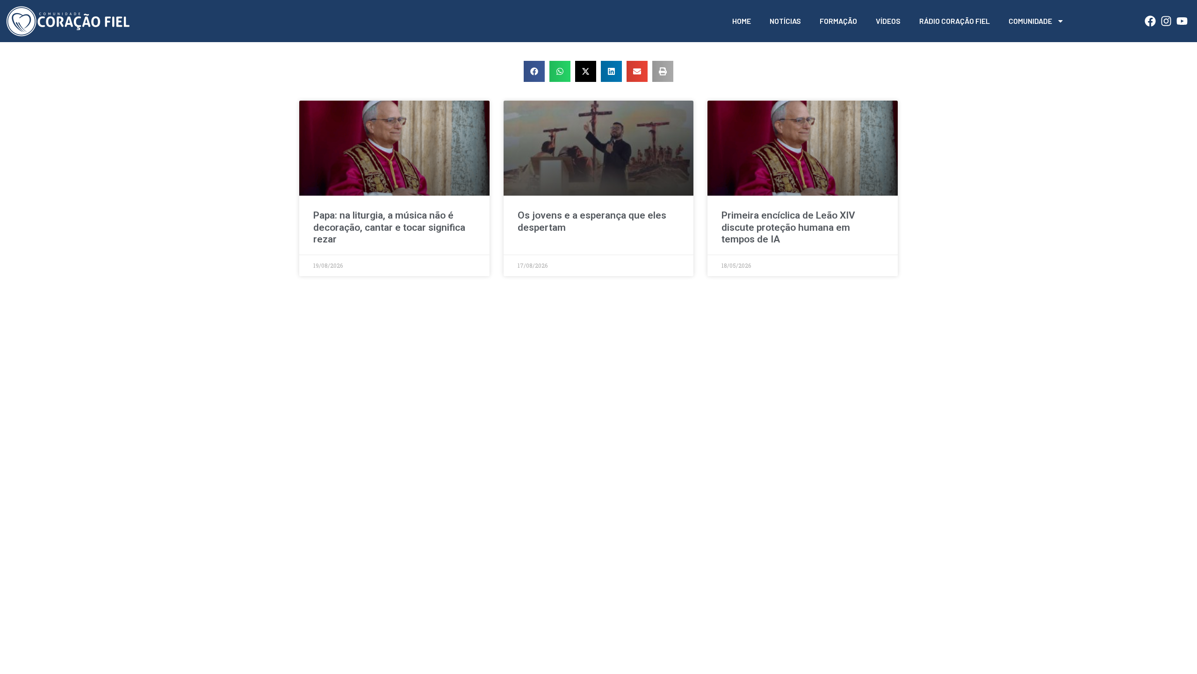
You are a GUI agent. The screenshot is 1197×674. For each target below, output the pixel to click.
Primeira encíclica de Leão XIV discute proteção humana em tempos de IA (788, 227)
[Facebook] (1150, 21)
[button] (534, 71)
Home (741, 20)
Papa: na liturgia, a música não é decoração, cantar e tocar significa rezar (389, 227)
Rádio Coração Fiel (954, 20)
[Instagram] (1166, 21)
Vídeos (888, 20)
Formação (838, 20)
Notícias (785, 20)
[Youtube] (1182, 21)
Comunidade (1030, 20)
